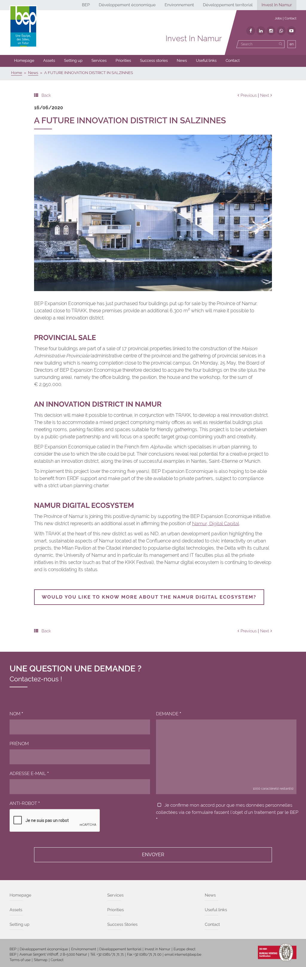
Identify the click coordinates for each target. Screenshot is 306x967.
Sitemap (40, 960)
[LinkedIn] (260, 30)
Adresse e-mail (29, 773)
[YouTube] (291, 30)
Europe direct (185, 949)
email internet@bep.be (183, 954)
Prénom (19, 743)
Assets (49, 61)
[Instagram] (271, 30)
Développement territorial (228, 5)
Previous (249, 95)
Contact (290, 18)
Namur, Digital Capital (215, 523)
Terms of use (20, 960)
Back (46, 95)
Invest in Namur (157, 949)
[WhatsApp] (281, 30)
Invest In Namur (276, 5)
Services (99, 61)
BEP (86, 5)
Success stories (154, 61)
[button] (123, 61)
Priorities (123, 61)
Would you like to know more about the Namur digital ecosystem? (149, 597)
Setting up (73, 61)
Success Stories (122, 924)
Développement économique (127, 5)
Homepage (24, 61)
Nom (16, 714)
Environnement (179, 5)
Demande (168, 714)
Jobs (278, 18)
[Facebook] (250, 30)
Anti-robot (25, 803)
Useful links (206, 61)
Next (264, 95)
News (182, 61)
